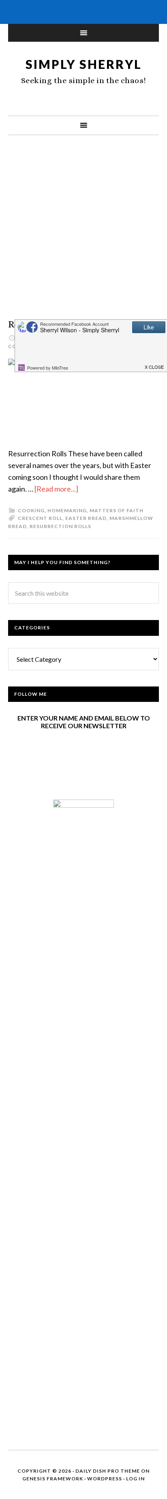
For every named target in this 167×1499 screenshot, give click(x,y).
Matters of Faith (116, 510)
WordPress (104, 1478)
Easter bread (86, 518)
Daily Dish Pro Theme (107, 1471)
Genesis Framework (52, 1478)
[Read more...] (56, 488)
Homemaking (67, 510)
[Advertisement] (83, 235)
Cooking (31, 510)
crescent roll (40, 518)
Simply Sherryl (84, 64)
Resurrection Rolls (60, 526)
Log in (135, 1478)
